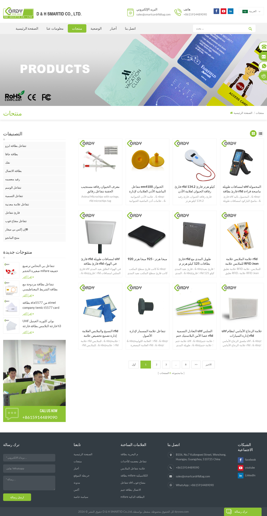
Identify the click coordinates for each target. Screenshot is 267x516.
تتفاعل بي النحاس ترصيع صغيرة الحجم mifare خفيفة (40, 268)
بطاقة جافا (11, 154)
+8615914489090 (195, 14)
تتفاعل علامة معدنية (17, 204)
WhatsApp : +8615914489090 (195, 485)
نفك (7, 162)
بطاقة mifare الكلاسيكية (134, 475)
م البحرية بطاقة (129, 454)
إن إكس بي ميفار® (16, 229)
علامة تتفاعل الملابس (133, 468)
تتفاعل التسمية (14, 196)
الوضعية (96, 28)
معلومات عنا (55, 28)
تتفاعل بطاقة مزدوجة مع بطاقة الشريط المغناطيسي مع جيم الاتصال (40, 287)
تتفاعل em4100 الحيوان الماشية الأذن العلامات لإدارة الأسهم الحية (147, 189)
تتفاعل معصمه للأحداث (134, 461)
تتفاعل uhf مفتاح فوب (133, 482)
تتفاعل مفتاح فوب (16, 221)
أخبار (113, 28)
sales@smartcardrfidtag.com (153, 14)
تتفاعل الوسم (13, 187)
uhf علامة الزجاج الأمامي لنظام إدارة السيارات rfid (242, 333)
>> (196, 364)
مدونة (77, 482)
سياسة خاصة (81, 496)
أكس (76, 489)
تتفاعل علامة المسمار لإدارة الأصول (147, 333)
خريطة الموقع (81, 475)
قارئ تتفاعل (12, 212)
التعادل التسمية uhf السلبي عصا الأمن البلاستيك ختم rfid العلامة (194, 333)
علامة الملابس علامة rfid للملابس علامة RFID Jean (242, 261)
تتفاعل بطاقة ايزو (15, 145)
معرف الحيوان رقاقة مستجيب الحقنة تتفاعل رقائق (100, 189)
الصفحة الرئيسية (27, 28)
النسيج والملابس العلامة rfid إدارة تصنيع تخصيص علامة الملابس (100, 333)
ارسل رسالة (17, 497)
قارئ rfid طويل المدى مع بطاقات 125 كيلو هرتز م (194, 261)
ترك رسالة (240, 511)
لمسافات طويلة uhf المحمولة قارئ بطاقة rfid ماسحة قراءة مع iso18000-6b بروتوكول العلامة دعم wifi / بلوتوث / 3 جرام (242, 189)
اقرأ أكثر (27, 277)
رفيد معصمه (12, 179)
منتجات (77, 28)
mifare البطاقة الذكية (133, 496)
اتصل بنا (130, 28)
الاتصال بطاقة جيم (131, 489)
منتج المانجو (12, 237)
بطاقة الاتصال (13, 171)
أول (134, 364)
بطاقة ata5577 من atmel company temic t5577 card (41, 305)
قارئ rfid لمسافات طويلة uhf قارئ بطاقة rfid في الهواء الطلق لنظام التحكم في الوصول (100, 261)
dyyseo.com (182, 511)
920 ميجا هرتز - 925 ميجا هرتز (147, 259)
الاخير (209, 364)
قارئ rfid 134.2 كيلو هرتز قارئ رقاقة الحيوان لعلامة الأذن (195, 189)
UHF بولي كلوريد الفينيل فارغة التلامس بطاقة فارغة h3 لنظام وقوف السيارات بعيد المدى (42, 323)
